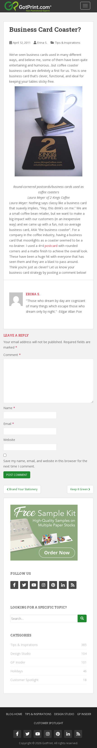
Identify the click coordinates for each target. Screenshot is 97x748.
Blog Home (14, 714)
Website (9, 440)
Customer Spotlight (24, 680)
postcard (51, 246)
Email (8, 424)
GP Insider (17, 662)
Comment (12, 355)
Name (9, 408)
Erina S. (42, 43)
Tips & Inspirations (67, 43)
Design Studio (20, 653)
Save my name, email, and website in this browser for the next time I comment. (45, 463)
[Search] (82, 618)
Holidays (16, 671)
